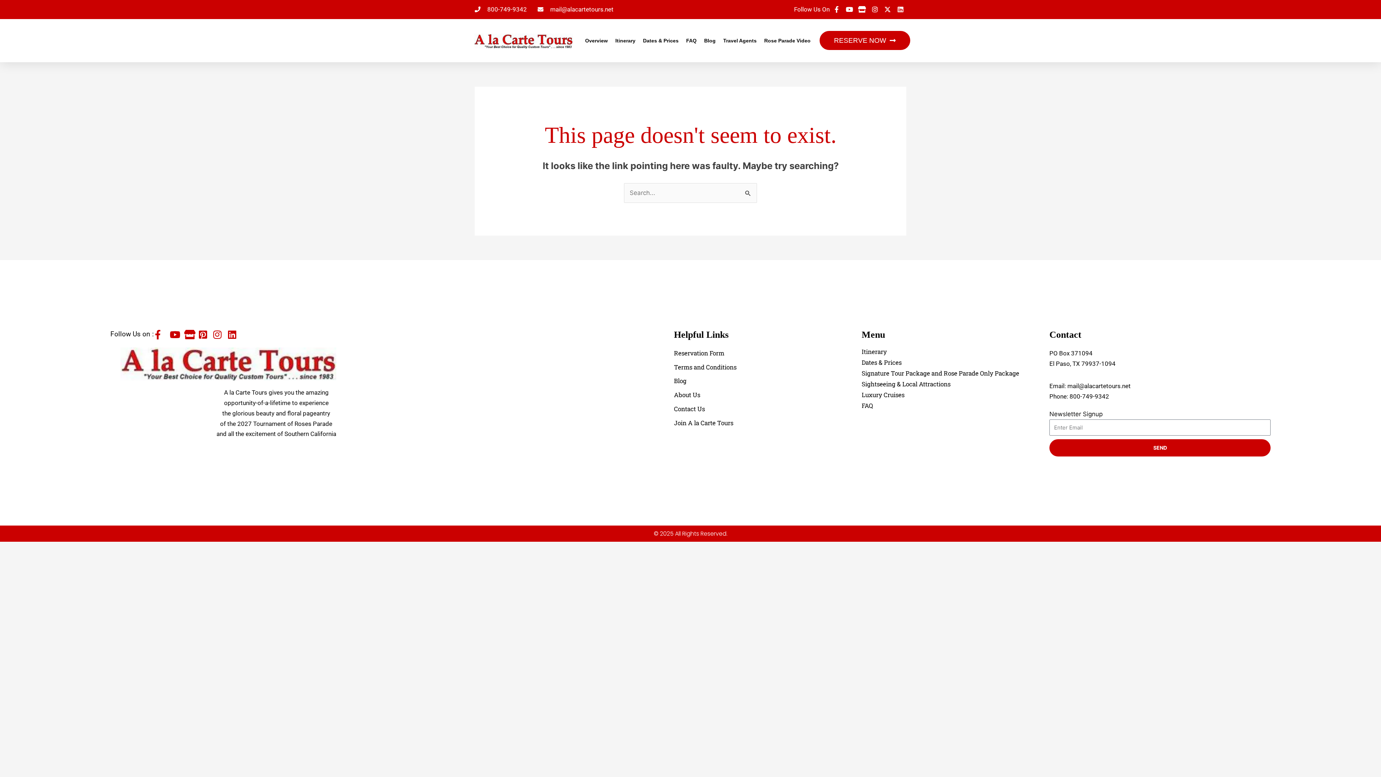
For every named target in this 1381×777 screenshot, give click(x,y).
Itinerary (625, 41)
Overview (596, 41)
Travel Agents (740, 41)
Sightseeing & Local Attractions (906, 384)
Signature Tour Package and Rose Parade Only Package (940, 373)
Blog (710, 41)
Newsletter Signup (1076, 414)
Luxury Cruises (883, 395)
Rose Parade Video (787, 41)
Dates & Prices (661, 41)
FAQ (691, 41)
